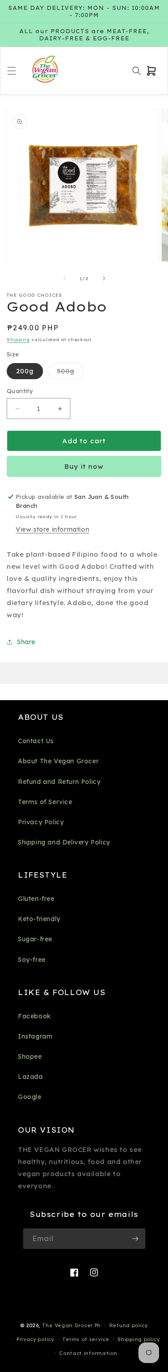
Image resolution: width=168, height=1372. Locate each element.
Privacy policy (35, 1339)
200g (25, 371)
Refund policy (128, 1325)
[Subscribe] (135, 1238)
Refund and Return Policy (59, 782)
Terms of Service (45, 802)
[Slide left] (64, 278)
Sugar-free (35, 939)
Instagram (35, 1036)
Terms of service (85, 1339)
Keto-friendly (39, 919)
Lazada (30, 1077)
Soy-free (32, 960)
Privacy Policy (41, 822)
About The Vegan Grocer (58, 761)
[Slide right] (104, 278)
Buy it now (84, 466)
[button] (12, 71)
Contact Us (36, 741)
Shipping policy (138, 1339)
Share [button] (26, 642)
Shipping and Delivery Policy (64, 842)
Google (30, 1097)
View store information (52, 529)
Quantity (20, 390)
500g (70, 373)
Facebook (34, 1016)
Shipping (18, 339)
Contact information (88, 1353)
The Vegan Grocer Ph (71, 1325)
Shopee (30, 1056)
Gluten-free (36, 899)
